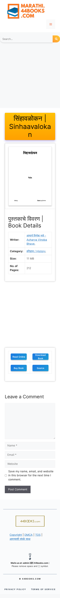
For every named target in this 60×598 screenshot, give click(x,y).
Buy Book (19, 368)
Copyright (16, 534)
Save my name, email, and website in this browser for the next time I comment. (30, 475)
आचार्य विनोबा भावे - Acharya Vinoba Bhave (37, 239)
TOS (38, 534)
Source (40, 368)
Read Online (18, 356)
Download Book (40, 357)
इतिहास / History (36, 251)
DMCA (28, 534)
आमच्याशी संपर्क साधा (20, 539)
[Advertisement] (30, 77)
